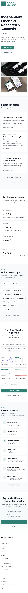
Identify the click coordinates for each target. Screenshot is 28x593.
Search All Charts (15, 390)
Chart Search (4, 558)
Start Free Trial (8, 47)
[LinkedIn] (2, 588)
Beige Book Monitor (6, 563)
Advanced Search (5, 561)
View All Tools (13, 485)
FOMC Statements (5, 569)
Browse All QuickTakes (12, 315)
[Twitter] (6, 588)
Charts (2, 551)
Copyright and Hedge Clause (8, 584)
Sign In (14, 526)
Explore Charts (8, 52)
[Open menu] (25, 3)
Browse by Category (13, 395)
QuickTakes (4, 548)
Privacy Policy (4, 581)
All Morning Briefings (13, 177)
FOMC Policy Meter (6, 566)
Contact (3, 578)
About (2, 576)
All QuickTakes (13, 182)
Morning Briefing (5, 546)
